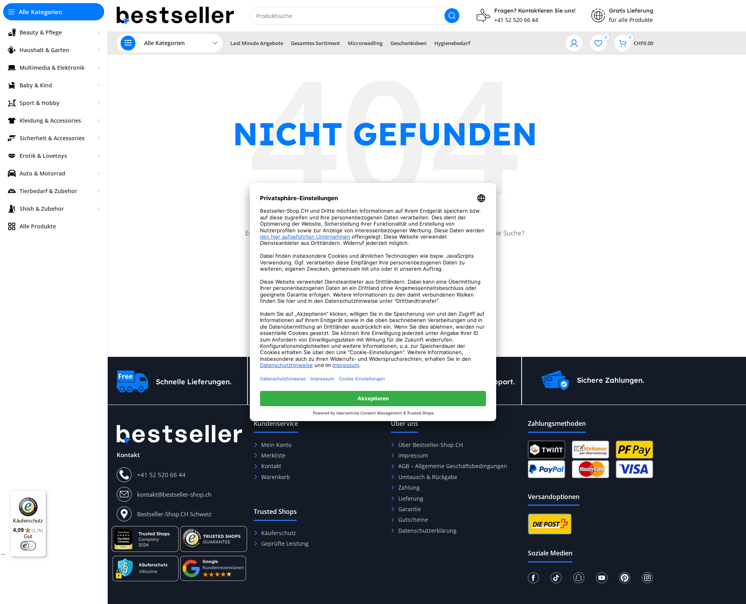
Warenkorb (275, 477)
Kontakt (271, 466)
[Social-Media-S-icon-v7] (578, 577)
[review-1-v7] (145, 539)
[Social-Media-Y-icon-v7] (601, 577)
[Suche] (451, 15)
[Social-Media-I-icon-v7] (647, 577)
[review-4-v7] (213, 539)
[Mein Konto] (574, 43)
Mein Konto (276, 444)
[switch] (28, 545)
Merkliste (273, 455)
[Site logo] (175, 15)
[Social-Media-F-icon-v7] (533, 577)
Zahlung (409, 487)
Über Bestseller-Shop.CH (430, 444)
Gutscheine (413, 519)
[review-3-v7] (213, 568)
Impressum (413, 455)
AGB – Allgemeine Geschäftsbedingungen (452, 466)
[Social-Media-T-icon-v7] (556, 577)
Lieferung (410, 498)
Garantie (409, 509)
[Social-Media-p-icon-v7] (624, 577)
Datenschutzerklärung (427, 530)
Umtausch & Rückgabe (427, 477)
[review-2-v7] (145, 568)
